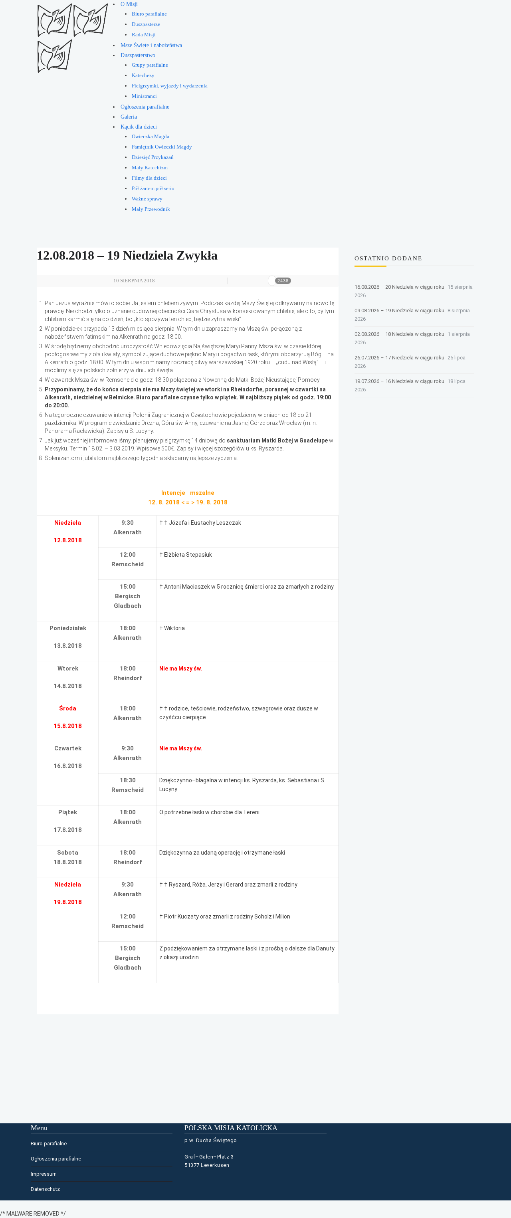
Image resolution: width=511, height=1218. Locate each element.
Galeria (129, 117)
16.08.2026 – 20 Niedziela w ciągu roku (399, 287)
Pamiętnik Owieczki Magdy (162, 147)
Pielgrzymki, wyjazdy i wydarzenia (170, 86)
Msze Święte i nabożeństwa (151, 45)
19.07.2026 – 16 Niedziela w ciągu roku (399, 381)
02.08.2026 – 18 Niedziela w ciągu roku (399, 334)
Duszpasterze (146, 24)
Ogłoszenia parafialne (145, 107)
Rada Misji (144, 35)
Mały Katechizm (150, 168)
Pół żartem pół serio (153, 188)
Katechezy (143, 75)
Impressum (44, 1174)
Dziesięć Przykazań (153, 157)
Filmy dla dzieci (149, 178)
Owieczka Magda (150, 136)
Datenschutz (45, 1189)
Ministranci (144, 96)
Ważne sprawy (147, 199)
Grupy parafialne (150, 65)
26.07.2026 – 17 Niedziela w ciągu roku (399, 358)
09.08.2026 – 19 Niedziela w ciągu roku (399, 310)
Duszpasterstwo (138, 55)
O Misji (129, 4)
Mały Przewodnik (151, 209)
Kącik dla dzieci (139, 127)
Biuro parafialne (149, 14)
